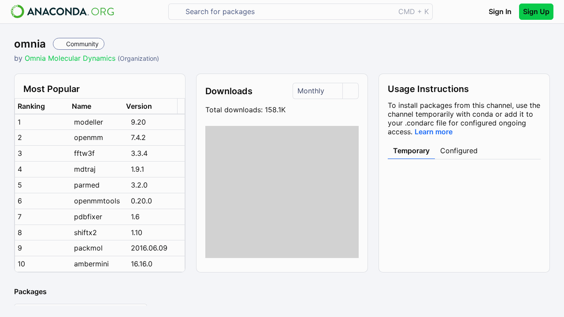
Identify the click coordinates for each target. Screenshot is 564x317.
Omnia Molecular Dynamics (71, 58)
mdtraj (85, 169)
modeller (88, 122)
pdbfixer (88, 216)
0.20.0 (141, 200)
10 (21, 263)
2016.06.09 (149, 247)
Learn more (434, 131)
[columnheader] (42, 106)
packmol (88, 247)
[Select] (350, 91)
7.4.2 (138, 137)
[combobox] (288, 11)
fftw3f (84, 153)
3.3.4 (139, 153)
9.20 (138, 122)
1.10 (136, 232)
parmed (87, 185)
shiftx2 (85, 232)
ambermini (91, 263)
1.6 (135, 216)
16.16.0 (141, 263)
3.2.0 (139, 185)
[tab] (411, 151)
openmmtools (97, 200)
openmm (88, 137)
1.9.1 (137, 169)
